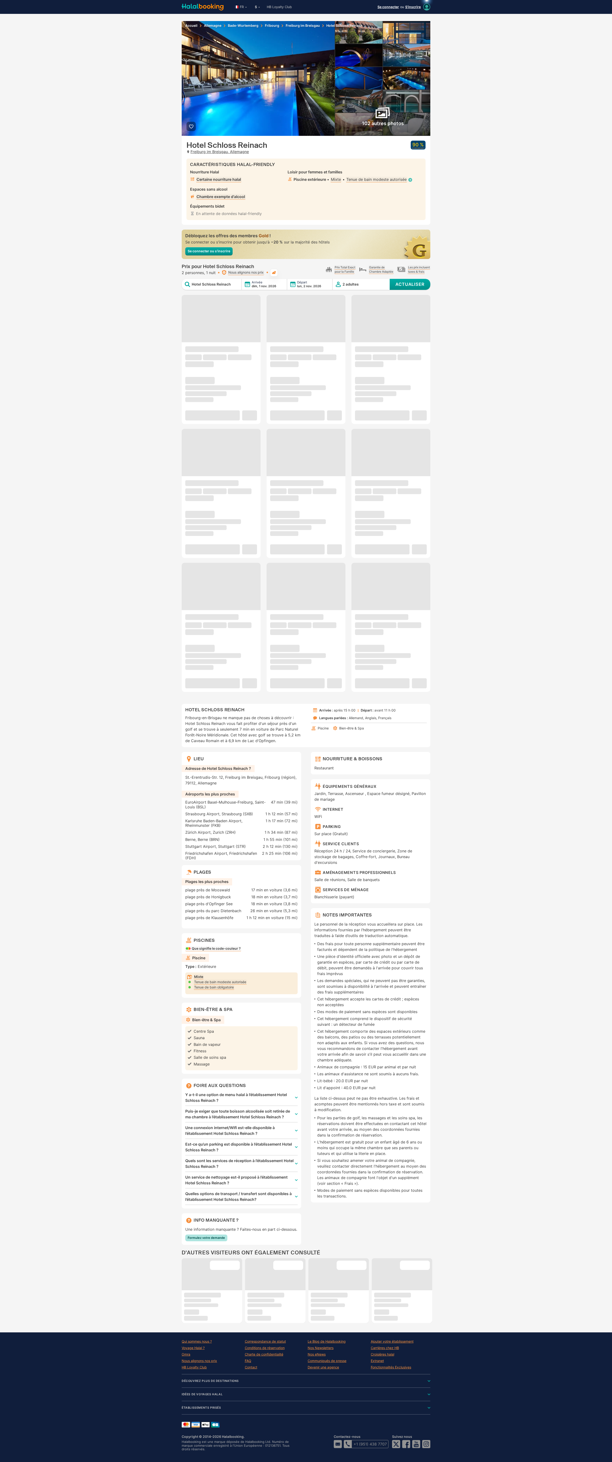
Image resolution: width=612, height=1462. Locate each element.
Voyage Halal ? (193, 1348)
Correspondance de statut (265, 1341)
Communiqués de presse (327, 1361)
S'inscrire (413, 7)
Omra (186, 1354)
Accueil (191, 26)
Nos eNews (317, 1354)
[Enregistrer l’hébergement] (191, 126)
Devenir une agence (323, 1367)
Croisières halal (382, 1354)
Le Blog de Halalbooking (327, 1341)
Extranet (377, 1361)
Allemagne (212, 26)
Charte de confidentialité (264, 1354)
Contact (251, 1367)
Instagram (426, 1444)
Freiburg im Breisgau (303, 26)
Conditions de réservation (265, 1348)
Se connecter (388, 7)
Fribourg (272, 26)
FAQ (248, 1361)
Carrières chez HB (385, 1348)
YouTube (416, 1444)
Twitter (396, 1444)
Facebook (406, 1444)
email (338, 1444)
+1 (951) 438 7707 (370, 1444)
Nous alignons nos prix (199, 1361)
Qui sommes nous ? (197, 1341)
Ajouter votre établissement (392, 1341)
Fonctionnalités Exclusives (391, 1367)
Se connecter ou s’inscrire (209, 251)
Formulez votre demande (206, 1238)
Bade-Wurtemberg (243, 26)
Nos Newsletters (320, 1348)
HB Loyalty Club (279, 7)
